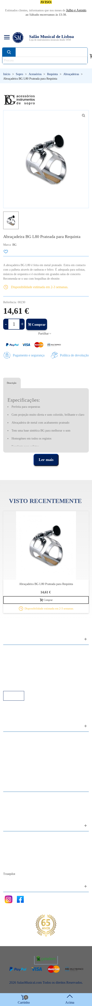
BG (14, 244)
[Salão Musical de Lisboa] (18, 37)
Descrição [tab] (11, 383)
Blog (10, 866)
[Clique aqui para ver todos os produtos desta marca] (19, 100)
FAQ (10, 650)
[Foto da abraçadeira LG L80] (83, 115)
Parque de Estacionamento (25, 673)
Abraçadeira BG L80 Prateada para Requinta (46, 584)
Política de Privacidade (22, 662)
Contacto (13, 837)
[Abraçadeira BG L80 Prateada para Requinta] (46, 545)
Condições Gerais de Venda (26, 668)
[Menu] (6, 37)
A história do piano (20, 860)
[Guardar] (6, 251)
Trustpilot (9, 874)
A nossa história (18, 854)
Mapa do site (16, 842)
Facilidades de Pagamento (25, 679)
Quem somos (16, 848)
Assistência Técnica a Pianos (26, 685)
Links (11, 656)
